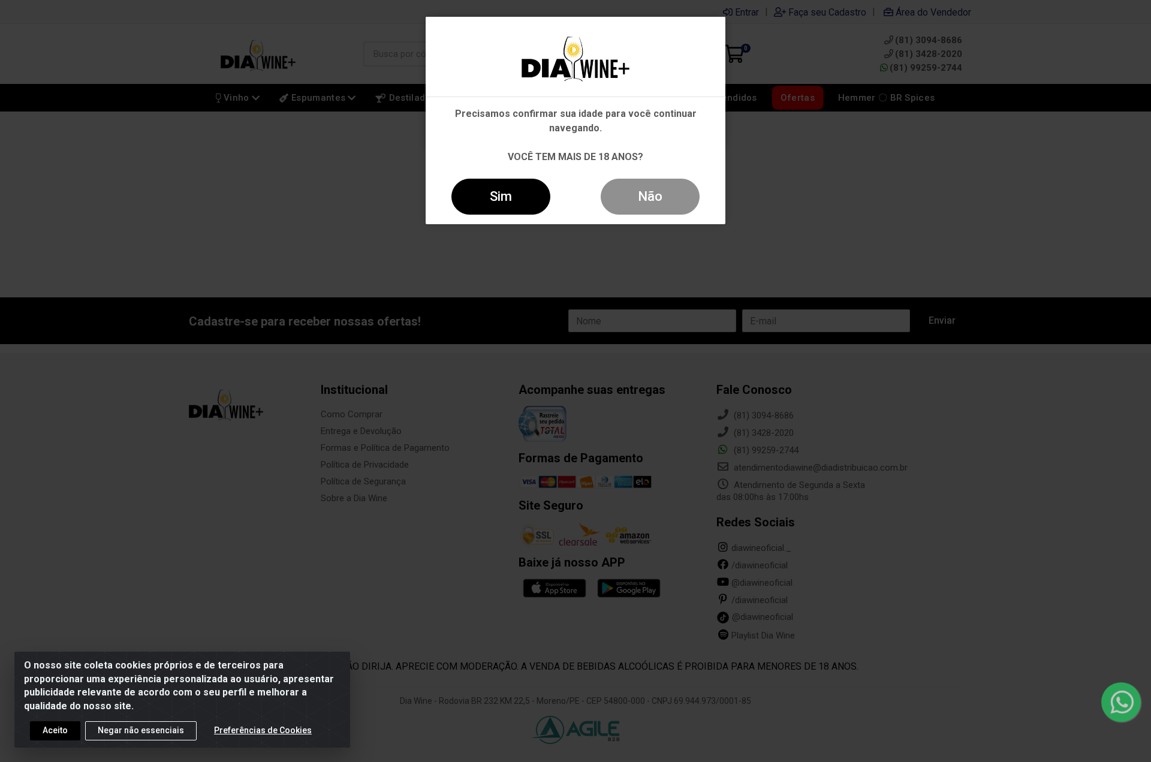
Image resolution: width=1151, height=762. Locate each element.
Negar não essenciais (141, 730)
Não (650, 196)
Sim (501, 196)
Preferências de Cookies (263, 730)
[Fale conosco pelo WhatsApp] (1121, 702)
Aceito (55, 730)
